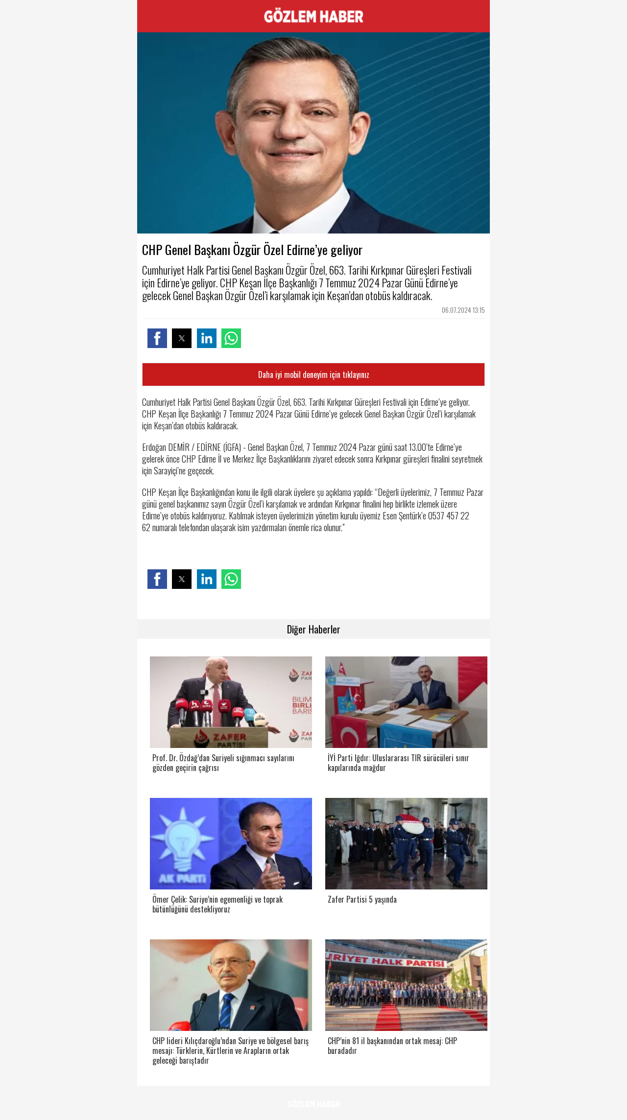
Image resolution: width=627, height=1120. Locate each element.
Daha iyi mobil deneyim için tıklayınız (313, 374)
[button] (157, 338)
